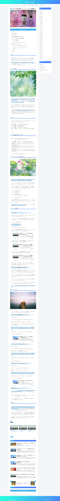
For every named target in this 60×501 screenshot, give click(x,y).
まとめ (13, 50)
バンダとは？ (15, 41)
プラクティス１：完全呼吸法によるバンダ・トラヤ (20, 45)
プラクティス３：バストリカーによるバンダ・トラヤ (20, 47)
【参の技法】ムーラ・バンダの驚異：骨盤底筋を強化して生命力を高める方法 (32, 431)
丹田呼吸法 (14, 204)
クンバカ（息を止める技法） (23, 60)
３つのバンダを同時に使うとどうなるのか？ (19, 42)
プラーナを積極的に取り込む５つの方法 (17, 36)
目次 (22, 29)
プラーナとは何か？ (15, 33)
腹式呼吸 (15, 199)
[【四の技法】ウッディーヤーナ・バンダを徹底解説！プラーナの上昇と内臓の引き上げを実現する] (14, 427)
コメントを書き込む (23, 490)
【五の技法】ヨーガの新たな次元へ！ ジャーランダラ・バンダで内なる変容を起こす (23, 431)
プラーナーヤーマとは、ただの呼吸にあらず (18, 38)
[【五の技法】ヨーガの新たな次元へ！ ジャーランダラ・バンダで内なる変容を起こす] (23, 427)
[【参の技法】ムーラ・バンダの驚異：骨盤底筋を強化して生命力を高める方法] (32, 427)
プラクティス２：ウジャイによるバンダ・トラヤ (20, 46)
